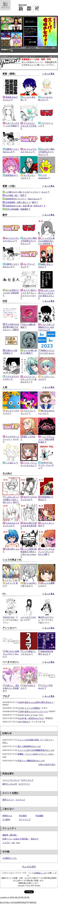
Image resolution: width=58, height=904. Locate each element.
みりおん (31, 465)
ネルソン (29, 152)
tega (28, 499)
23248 (20, 718)
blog (18, 843)
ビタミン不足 (47, 685)
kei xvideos (31, 554)
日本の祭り (10, 549)
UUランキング (27, 780)
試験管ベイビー (12, 149)
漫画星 (8, 97)
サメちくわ (7, 526)
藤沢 (34, 202)
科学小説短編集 (12, 209)
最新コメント (8, 799)
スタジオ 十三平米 (28, 126)
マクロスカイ (29, 123)
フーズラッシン (48, 376)
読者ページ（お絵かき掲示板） (15, 839)
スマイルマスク (12, 376)
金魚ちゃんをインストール (36, 711)
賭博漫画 (9, 175)
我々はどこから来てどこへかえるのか (46, 293)
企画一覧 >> (53, 56)
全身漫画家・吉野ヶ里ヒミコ (17, 202)
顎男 (22, 195)
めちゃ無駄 (28, 324)
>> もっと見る (48, 74)
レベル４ (27, 97)
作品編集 (39, 816)
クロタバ (7, 379)
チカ (7, 413)
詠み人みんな (34, 199)
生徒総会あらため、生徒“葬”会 (18, 206)
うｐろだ (6, 843)
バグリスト (46, 123)
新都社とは (7, 816)
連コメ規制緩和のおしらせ (29, 746)
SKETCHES (28, 685)
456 (19, 722)
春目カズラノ (48, 296)
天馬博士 (7, 353)
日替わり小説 (11, 350)
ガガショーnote (31, 715)
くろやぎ (31, 437)
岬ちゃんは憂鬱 (48, 583)
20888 (20, 702)
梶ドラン (42, 100)
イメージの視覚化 (32, 708)
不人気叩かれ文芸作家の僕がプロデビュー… (11, 327)
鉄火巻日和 (31, 526)
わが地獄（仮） (12, 195)
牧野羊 (16, 330)
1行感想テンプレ (9, 858)
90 (15, 175)
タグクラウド (24, 784)
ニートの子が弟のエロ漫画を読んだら (46, 241)
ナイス (44, 175)
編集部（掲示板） (10, 835)
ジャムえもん (47, 97)
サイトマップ (24, 819)
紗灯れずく (38, 206)
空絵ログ (26, 722)
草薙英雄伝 (46, 497)
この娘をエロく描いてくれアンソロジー (22, 192)
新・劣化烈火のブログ (34, 718)
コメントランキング (11, 780)
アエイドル (28, 411)
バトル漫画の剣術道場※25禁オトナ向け (29, 551)
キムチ (23, 267)
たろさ (41, 586)
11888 (20, 711)
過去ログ (35, 839)
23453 (20, 715)
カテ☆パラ (10, 583)
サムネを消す (29, 866)
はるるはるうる (12, 523)
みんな (44, 192)
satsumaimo (43, 178)
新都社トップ (40, 873)
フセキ (28, 586)
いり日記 (9, 463)
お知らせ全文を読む (47, 764)
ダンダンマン (29, 175)
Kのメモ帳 (42, 554)
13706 (20, 708)
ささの (41, 379)
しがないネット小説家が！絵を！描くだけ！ (11, 499)
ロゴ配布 (6, 819)
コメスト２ (20, 799)
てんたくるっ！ (48, 523)
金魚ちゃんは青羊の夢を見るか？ (39, 702)
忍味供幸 (46, 243)
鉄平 (40, 526)
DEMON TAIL (47, 462)
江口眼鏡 (27, 353)
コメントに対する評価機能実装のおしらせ (36, 750)
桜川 (15, 502)
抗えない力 (7, 152)
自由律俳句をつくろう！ (16, 199)
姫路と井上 (46, 264)
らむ (44, 413)
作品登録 (23, 816)
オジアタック (29, 264)
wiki (13, 843)
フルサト (24, 178)
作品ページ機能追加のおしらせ (31, 760)
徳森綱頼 (24, 209)
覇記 (25, 437)
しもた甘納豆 (11, 126)
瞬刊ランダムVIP (9, 784)
